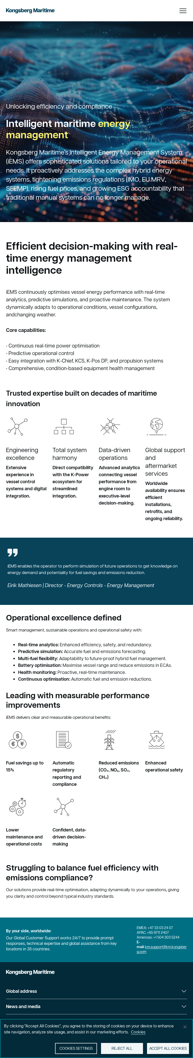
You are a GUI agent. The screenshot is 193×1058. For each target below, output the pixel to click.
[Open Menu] (183, 11)
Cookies (138, 1031)
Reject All (122, 1048)
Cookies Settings (76, 1048)
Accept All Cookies (168, 1048)
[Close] (184, 1026)
